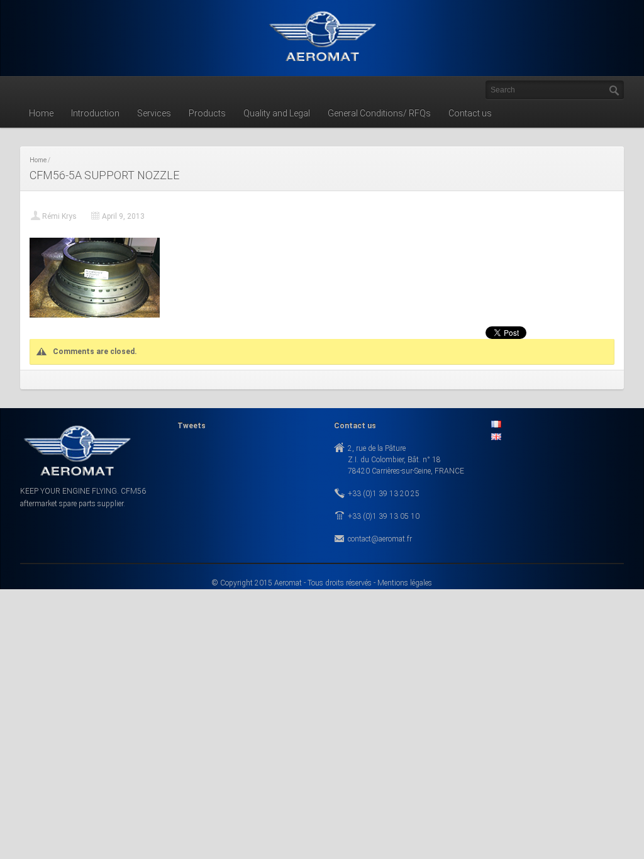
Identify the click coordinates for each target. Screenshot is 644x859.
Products (207, 113)
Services (154, 113)
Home (41, 113)
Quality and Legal (276, 113)
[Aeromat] (322, 64)
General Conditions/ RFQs (379, 113)
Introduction (95, 113)
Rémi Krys (59, 216)
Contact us (470, 113)
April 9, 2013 (123, 216)
